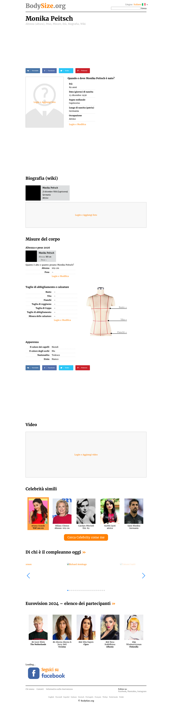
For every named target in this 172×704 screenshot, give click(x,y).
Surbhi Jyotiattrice (110, 527)
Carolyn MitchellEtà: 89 (86, 527)
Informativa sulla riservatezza (59, 689)
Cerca (143, 8)
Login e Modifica (77, 124)
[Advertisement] (86, 44)
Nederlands (113, 697)
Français (98, 697)
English (51, 697)
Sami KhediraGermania (134, 527)
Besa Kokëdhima (110, 643)
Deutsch (81, 697)
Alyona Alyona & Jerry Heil (62, 643)
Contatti (40, 689)
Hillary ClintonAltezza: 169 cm (62, 527)
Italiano (74, 697)
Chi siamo (30, 689)
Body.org (46, 6)
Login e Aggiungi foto (45, 102)
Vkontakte (131, 691)
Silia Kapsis (86, 643)
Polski (121, 697)
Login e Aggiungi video (86, 454)
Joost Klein (38, 643)
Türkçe (105, 697)
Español (66, 697)
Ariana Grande (38, 527)
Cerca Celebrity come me (86, 537)
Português (89, 697)
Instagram (141, 691)
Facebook (122, 691)
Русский (58, 697)
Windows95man (134, 643)
